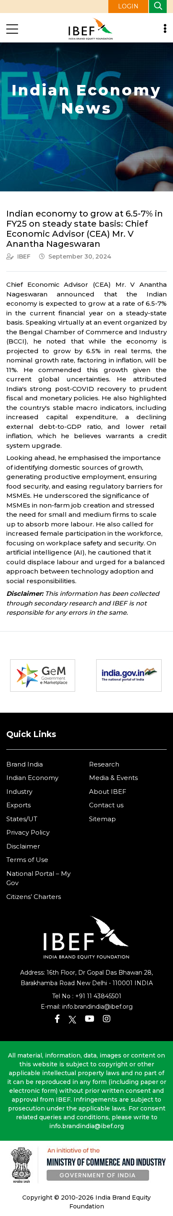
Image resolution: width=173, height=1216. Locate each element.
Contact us (106, 805)
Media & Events (113, 778)
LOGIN (128, 6)
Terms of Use (27, 860)
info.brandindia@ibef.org (97, 1006)
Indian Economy (32, 778)
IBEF (24, 256)
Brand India (24, 764)
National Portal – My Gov (38, 878)
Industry (19, 792)
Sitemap (102, 819)
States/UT (21, 819)
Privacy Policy (28, 832)
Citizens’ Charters (33, 897)
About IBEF (107, 792)
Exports (18, 805)
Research (104, 764)
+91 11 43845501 (98, 996)
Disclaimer (23, 846)
